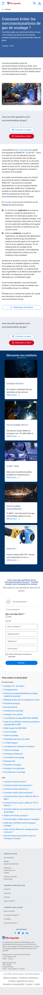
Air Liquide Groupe (10, 915)
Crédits (37, 984)
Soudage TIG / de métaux (14, 686)
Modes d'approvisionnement (11, 863)
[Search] (34, 3)
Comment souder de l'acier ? (15, 782)
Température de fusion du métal (16, 739)
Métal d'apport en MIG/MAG (15, 728)
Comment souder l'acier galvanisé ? (18, 785)
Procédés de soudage (12, 765)
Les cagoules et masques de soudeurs (19, 746)
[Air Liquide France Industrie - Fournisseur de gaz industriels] (14, 3)
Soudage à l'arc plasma (13, 714)
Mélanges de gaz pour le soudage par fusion (22, 700)
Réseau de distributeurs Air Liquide (9, 870)
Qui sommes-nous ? (11, 923)
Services (7, 897)
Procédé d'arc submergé (13, 711)
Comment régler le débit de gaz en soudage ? (22, 819)
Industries (7, 893)
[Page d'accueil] (10, 937)
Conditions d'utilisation (28, 978)
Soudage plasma (10, 690)
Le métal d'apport (11, 743)
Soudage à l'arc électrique (14, 768)
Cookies (29, 984)
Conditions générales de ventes (20, 981)
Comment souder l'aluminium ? (16, 789)
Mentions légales (10, 978)
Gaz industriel (9, 858)
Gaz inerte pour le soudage (14, 772)
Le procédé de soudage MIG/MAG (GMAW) (21, 718)
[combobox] (34, 3)
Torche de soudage (11, 750)
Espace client (8, 901)
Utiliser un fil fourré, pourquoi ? (16, 815)
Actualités (7, 919)
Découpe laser (9, 761)
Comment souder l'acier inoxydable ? (18, 793)
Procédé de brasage (12, 703)
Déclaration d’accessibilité (13, 984)
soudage (7, 202)
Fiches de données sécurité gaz (10, 878)
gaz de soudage (22, 150)
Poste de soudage (11, 735)
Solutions (7, 889)
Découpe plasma (10, 707)
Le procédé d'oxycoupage (14, 757)
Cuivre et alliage (10, 732)
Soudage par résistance (13, 754)
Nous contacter (9, 911)
